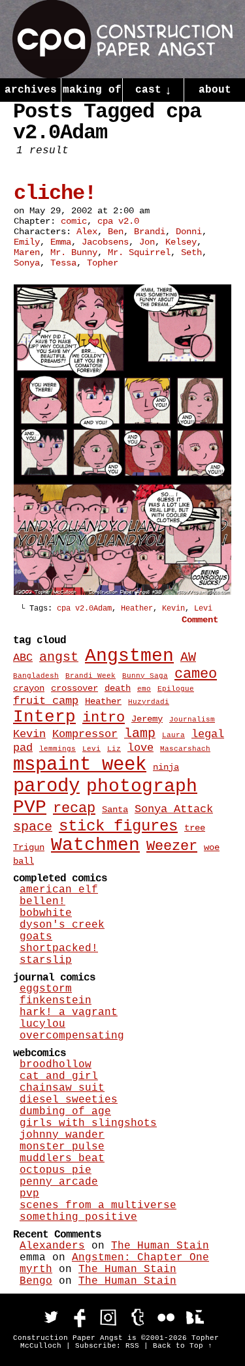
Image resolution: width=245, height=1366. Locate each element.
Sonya (27, 263)
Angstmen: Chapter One (140, 1258)
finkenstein (55, 1001)
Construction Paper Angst (122, 39)
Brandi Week (90, 676)
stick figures (118, 826)
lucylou (42, 1024)
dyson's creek (62, 925)
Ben (115, 231)
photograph (141, 786)
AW (188, 657)
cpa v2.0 (118, 221)
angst (58, 657)
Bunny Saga (145, 676)
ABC (23, 657)
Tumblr (137, 1317)
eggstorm (46, 989)
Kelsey (181, 242)
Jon (147, 242)
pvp (29, 1194)
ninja (166, 767)
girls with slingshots (88, 1123)
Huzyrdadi (148, 702)
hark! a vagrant (69, 1012)
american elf (59, 890)
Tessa (63, 263)
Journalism (192, 719)
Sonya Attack (174, 808)
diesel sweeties (69, 1100)
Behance (194, 1317)
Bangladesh (36, 676)
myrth (36, 1269)
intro (103, 718)
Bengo (36, 1281)
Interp (44, 717)
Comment (202, 620)
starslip (46, 960)
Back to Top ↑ (182, 1346)
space (32, 827)
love (140, 747)
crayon (28, 688)
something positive (78, 1217)
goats (36, 937)
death (118, 688)
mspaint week (79, 765)
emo (144, 689)
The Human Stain (160, 1246)
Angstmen (129, 656)
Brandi (149, 231)
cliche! (55, 193)
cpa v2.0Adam (84, 608)
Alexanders (52, 1246)
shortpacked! (59, 948)
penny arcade (59, 1182)
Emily (27, 242)
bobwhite (46, 913)
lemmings (57, 749)
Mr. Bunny (73, 252)
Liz (114, 749)
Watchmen (95, 845)
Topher (102, 263)
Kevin (173, 608)
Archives (31, 90)
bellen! (42, 901)
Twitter (51, 1317)
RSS (132, 1346)
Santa (115, 809)
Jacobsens (105, 242)
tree (194, 828)
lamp (139, 734)
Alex (86, 231)
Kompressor (85, 733)
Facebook (79, 1317)
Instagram (108, 1317)
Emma (60, 242)
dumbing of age (65, 1111)
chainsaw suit (62, 1088)
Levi (203, 608)
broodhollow (55, 1064)
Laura (173, 735)
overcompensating (72, 1036)
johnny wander (62, 1135)
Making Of (92, 90)
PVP (29, 807)
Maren (27, 252)
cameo (195, 674)
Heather (137, 608)
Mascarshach (185, 749)
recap (74, 808)
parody (46, 786)
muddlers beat (62, 1158)
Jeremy (147, 719)
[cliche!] (122, 592)
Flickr (165, 1317)
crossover (74, 688)
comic (74, 221)
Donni (189, 231)
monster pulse (62, 1147)
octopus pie (55, 1170)
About (215, 90)
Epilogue (175, 689)
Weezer (171, 846)
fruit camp (45, 700)
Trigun (28, 847)
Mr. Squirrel (139, 252)
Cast (153, 90)
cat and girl (59, 1076)
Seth (191, 252)
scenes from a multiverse (98, 1205)
